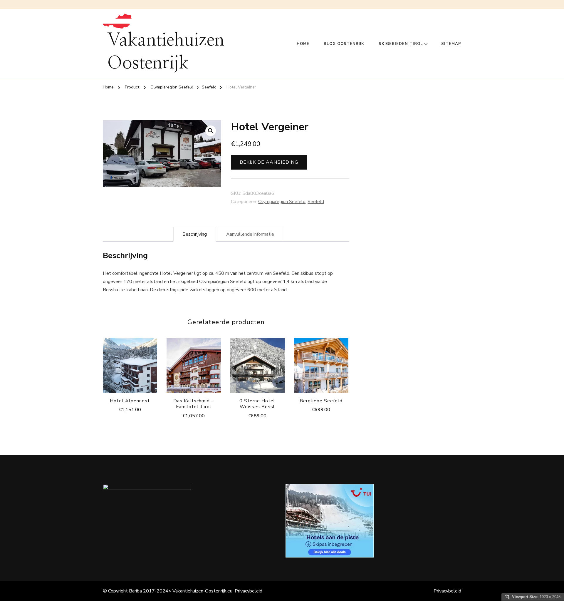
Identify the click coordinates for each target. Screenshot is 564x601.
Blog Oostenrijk (344, 43)
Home (303, 43)
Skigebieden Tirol (401, 43)
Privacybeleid (248, 591)
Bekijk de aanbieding (269, 162)
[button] (210, 130)
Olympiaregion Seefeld (282, 201)
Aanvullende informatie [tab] (250, 234)
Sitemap (451, 43)
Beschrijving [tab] (194, 234)
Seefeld (316, 201)
